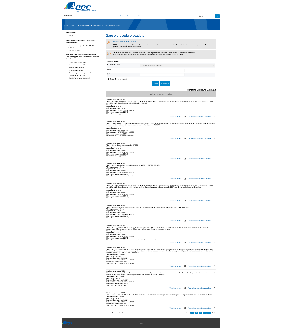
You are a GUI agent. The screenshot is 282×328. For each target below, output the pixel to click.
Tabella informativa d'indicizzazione (199, 116)
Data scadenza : (112, 110)
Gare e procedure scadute (77, 65)
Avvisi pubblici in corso (76, 67)
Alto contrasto (142, 16)
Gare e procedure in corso (77, 62)
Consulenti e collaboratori (77, 75)
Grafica (129, 16)
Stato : (108, 114)
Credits (141, 324)
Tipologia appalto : (113, 105)
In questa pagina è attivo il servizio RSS (126, 41)
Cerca (201, 16)
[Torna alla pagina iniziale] (80, 7)
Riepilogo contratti (74, 50)
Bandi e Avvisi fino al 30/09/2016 (79, 78)
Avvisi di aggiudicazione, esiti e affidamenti (82, 73)
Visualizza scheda (175, 116)
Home (72, 25)
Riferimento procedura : (114, 112)
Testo (134, 16)
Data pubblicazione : (113, 108)
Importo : (109, 106)
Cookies (141, 322)
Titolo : (109, 69)
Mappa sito (153, 16)
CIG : (108, 74)
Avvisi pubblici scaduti (76, 70)
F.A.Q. (71, 36)
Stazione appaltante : (114, 64)
